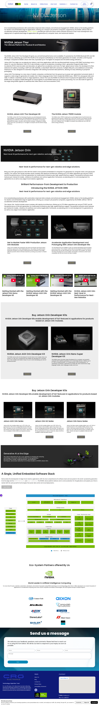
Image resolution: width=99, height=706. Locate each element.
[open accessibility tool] (1, 495)
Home (26, 4)
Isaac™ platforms (32, 481)
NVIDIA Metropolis (19, 481)
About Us (34, 4)
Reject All (86, 702)
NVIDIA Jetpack (32, 31)
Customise (78, 702)
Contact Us (73, 4)
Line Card (54, 4)
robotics (9, 200)
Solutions (63, 4)
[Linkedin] (36, 690)
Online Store (44, 4)
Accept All (94, 702)
